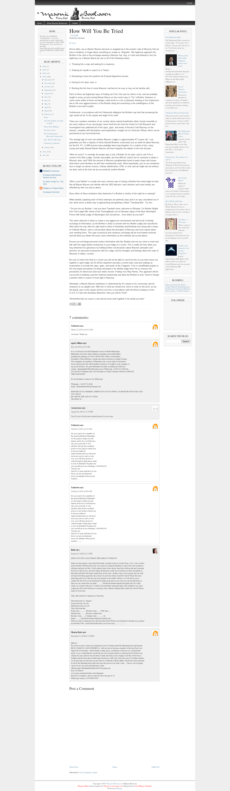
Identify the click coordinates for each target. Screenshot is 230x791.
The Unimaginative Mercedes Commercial (53, 134)
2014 (44, 73)
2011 (44, 155)
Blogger (119, 788)
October (47, 86)
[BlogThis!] (73, 304)
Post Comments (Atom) (88, 772)
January (47, 147)
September (48, 90)
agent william (76, 343)
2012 (44, 152)
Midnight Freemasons (51, 171)
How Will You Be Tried (52, 139)
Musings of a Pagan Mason (53, 188)
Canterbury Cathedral (51, 143)
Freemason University (51, 192)
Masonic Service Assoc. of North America (178, 290)
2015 (44, 70)
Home (39, 23)
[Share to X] (76, 304)
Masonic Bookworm (114, 783)
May (46, 104)
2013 (44, 76)
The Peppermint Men (173, 37)
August (47, 93)
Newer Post (73, 767)
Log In (189, 3)
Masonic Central (171, 285)
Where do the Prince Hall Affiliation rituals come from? (183, 60)
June (46, 100)
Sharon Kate (76, 632)
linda (73, 549)
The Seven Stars (50, 130)
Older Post (155, 767)
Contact (75, 23)
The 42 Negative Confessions (182, 89)
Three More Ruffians (51, 126)
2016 (44, 66)
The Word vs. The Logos (183, 220)
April (46, 107)
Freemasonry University (174, 289)
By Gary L (73, 43)
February (47, 114)
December (48, 79)
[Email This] (70, 304)
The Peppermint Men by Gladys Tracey (184, 133)
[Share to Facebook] (79, 304)
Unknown (75, 325)
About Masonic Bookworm (57, 23)
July (46, 97)
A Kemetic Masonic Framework (177, 113)
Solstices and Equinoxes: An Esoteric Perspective (183, 249)
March (47, 110)
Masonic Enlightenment (180, 287)
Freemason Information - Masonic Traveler (52, 176)
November (48, 83)
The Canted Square (182, 179)
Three (46, 117)
